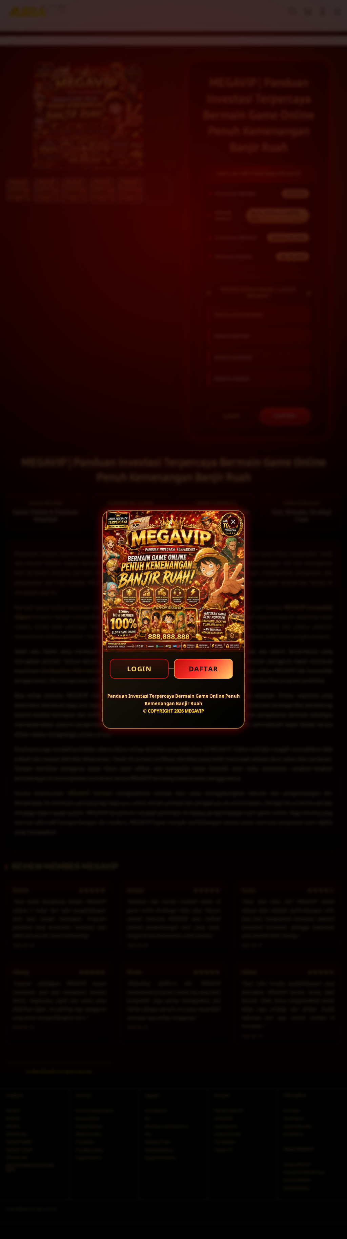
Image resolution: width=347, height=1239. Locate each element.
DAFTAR (203, 668)
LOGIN (139, 668)
